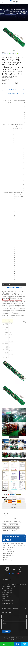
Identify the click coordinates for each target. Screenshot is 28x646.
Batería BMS (6, 530)
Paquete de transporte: (8, 192)
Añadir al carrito (11, 93)
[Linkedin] (13, 573)
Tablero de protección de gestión (11, 527)
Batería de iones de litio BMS (10, 516)
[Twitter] (15, 573)
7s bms (4, 524)
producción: (17, 196)
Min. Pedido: (17, 192)
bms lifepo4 (5, 513)
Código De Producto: (8, 124)
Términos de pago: (18, 128)
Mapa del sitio (19, 640)
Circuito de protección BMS (9, 519)
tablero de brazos (13, 524)
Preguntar (11, 89)
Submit (6, 631)
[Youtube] (18, 573)
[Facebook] (10, 573)
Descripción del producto (9, 284)
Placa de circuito (7, 521)
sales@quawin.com (9, 555)
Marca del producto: (19, 100)
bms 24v (14, 530)
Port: (15, 124)
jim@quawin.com (8, 553)
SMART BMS (17, 521)
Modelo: (5, 100)
